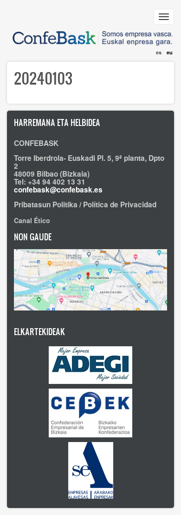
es (159, 52)
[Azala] (90, 34)
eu (170, 52)
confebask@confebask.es (58, 190)
